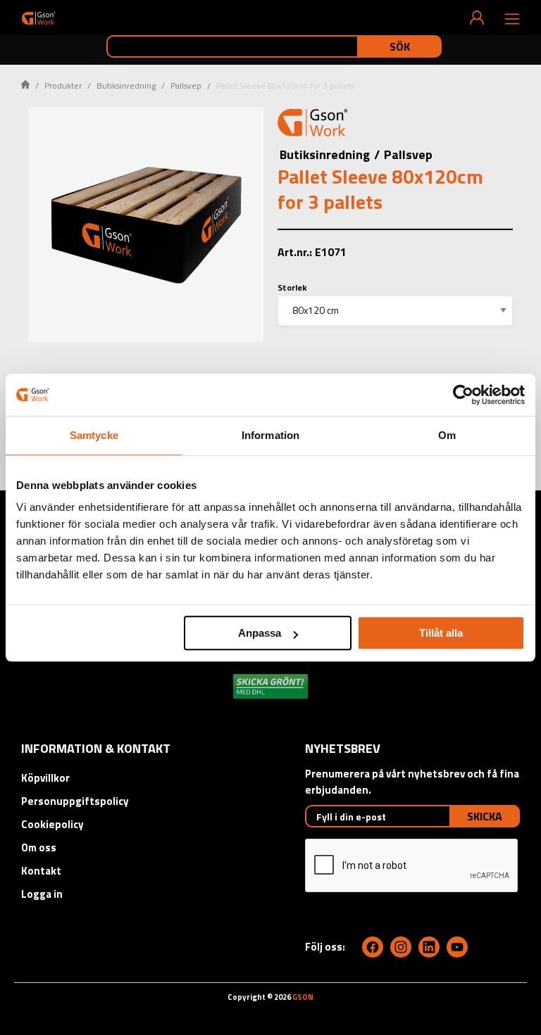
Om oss (38, 847)
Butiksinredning (126, 85)
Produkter (63, 85)
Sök (400, 46)
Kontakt (41, 871)
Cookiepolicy (52, 824)
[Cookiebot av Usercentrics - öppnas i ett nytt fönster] (463, 394)
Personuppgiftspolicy (75, 801)
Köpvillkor (45, 778)
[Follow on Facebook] (373, 947)
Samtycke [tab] (94, 435)
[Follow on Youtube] (457, 947)
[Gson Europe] (313, 124)
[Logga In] (477, 18)
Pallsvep (185, 85)
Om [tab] (447, 435)
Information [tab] (270, 435)
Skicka (484, 816)
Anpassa (259, 633)
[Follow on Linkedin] (429, 947)
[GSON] (38, 18)
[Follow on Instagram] (401, 947)
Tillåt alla (441, 633)
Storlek (292, 287)
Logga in (42, 894)
